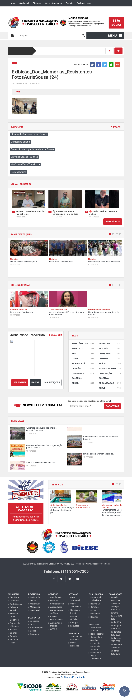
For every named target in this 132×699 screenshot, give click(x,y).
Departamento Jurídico (57, 612)
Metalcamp (35, 607)
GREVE (110, 388)
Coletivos (14, 620)
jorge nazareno (110, 368)
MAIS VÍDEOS (113, 221)
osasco (83, 358)
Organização (110, 383)
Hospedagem (36, 627)
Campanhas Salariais (96, 638)
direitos (110, 358)
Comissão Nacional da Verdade (96, 646)
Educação (34, 621)
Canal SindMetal (75, 599)
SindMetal (24, 3)
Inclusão (110, 348)
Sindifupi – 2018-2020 (116, 627)
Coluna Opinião (74, 618)
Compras (34, 634)
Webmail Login (84, 3)
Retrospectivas (18, 172)
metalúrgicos (83, 343)
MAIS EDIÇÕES (52, 382)
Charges (74, 622)
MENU (112, 35)
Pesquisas (95, 613)
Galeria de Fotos (75, 611)
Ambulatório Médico (56, 624)
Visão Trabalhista (75, 605)
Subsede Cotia (14, 615)
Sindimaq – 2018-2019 (116, 652)
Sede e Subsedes (53, 3)
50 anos (13, 633)
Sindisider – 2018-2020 (116, 646)
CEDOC (53, 629)
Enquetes (74, 626)
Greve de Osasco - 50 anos (24, 157)
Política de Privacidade (73, 677)
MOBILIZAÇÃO (83, 363)
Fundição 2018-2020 (115, 608)
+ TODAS (116, 127)
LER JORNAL (20, 382)
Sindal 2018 (116, 622)
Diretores (37, 3)
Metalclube (35, 604)
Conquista (110, 353)
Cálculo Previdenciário (56, 618)
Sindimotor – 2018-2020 (117, 633)
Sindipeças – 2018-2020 (117, 639)
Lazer (32, 624)
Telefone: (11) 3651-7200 (66, 571)
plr (83, 353)
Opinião (83, 368)
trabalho (110, 343)
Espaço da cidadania (15, 624)
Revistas (94, 617)
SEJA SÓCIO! (116, 22)
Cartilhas (94, 607)
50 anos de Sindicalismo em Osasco (29, 134)
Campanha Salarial (20, 141)
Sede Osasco (16, 604)
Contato (69, 3)
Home (12, 3)
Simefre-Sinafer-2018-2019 (117, 616)
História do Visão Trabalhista (25, 164)
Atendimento (56, 597)
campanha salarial (83, 375)
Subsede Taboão (14, 609)
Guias (93, 610)
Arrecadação (56, 607)
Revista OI (95, 604)
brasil (83, 383)
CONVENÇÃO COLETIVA (110, 375)
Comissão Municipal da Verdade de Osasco (33, 149)
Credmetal (35, 610)
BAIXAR (35, 382)
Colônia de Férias (35, 599)
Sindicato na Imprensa (76, 638)
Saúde (110, 363)
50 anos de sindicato (95, 629)
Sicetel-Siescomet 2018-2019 (116, 600)
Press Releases (74, 644)
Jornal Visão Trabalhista (96, 599)
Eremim (13, 629)
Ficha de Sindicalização (57, 602)
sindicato (83, 348)
